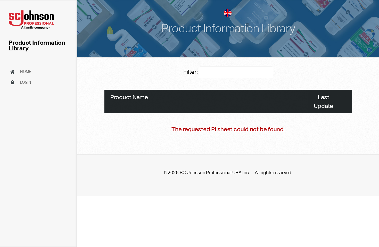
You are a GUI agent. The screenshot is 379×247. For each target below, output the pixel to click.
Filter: (191, 71)
